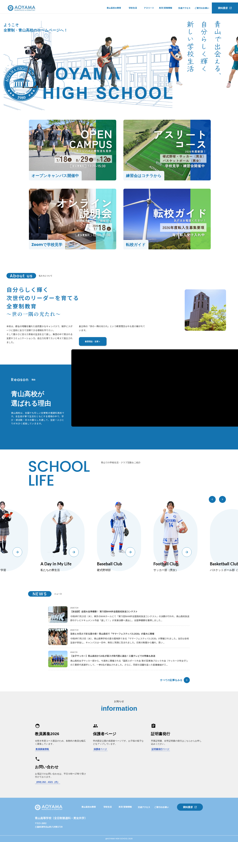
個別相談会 (108, 830)
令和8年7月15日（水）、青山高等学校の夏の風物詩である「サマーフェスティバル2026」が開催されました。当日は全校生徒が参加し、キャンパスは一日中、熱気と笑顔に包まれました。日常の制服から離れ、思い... (129, 640)
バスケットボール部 (153, 26)
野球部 (147, 20)
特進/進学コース (114, 15)
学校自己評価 (113, 31)
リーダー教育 (87, 825)
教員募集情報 (42, 749)
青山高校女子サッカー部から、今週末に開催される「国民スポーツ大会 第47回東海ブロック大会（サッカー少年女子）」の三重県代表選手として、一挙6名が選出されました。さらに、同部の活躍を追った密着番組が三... (129, 662)
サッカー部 (149, 15)
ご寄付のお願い (202, 7)
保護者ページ (100, 749)
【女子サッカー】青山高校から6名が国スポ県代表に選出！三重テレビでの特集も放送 (112, 655)
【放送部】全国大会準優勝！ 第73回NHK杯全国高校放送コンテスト (104, 611)
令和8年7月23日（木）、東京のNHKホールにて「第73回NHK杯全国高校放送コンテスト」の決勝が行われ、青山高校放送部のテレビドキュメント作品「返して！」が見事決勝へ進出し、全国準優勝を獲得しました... (129, 618)
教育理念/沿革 (113, 26)
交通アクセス (184, 7)
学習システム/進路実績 (92, 813)
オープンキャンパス (168, 15)
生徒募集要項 (165, 31)
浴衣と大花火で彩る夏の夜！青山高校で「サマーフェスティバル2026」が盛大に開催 (112, 633)
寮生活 (132, 26)
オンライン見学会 (167, 26)
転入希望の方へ (166, 20)
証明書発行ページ (160, 749)
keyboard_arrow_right (186, 680)
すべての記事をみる (171, 679)
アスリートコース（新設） (119, 20)
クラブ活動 (134, 20)
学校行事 (133, 15)
